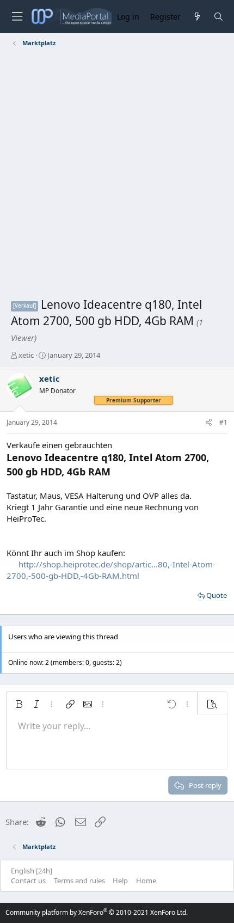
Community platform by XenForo (96, 912)
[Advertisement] (117, 174)
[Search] (218, 17)
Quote (216, 595)
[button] (19, 704)
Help (120, 880)
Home (146, 880)
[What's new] (196, 17)
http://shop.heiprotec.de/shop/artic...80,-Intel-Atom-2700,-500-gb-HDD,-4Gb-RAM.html (111, 570)
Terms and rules (79, 880)
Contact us (28, 880)
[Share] (208, 423)
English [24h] (31, 871)
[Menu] (17, 16)
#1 (223, 422)
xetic (26, 355)
